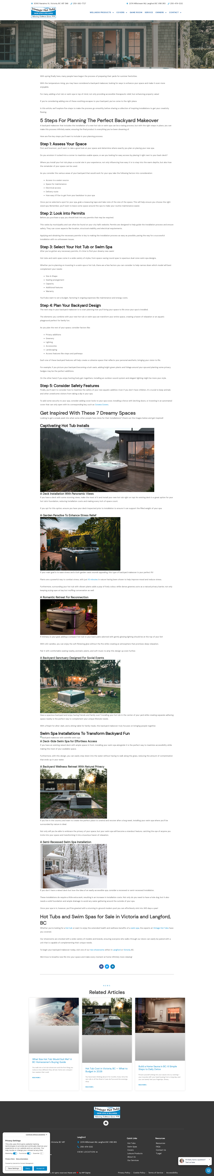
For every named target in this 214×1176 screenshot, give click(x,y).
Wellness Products (100, 12)
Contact (174, 12)
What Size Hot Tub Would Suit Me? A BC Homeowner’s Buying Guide (52, 1061)
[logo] (47, 12)
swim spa (135, 928)
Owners (159, 12)
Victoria (126, 950)
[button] (101, 966)
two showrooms (97, 950)
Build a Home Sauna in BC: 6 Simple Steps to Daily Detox (158, 1068)
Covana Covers (101, 404)
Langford (117, 950)
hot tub (69, 928)
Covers (120, 12)
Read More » (36, 1077)
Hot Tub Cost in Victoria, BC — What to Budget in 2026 (106, 1070)
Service (149, 12)
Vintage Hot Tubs (161, 928)
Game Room (136, 12)
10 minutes (93, 579)
